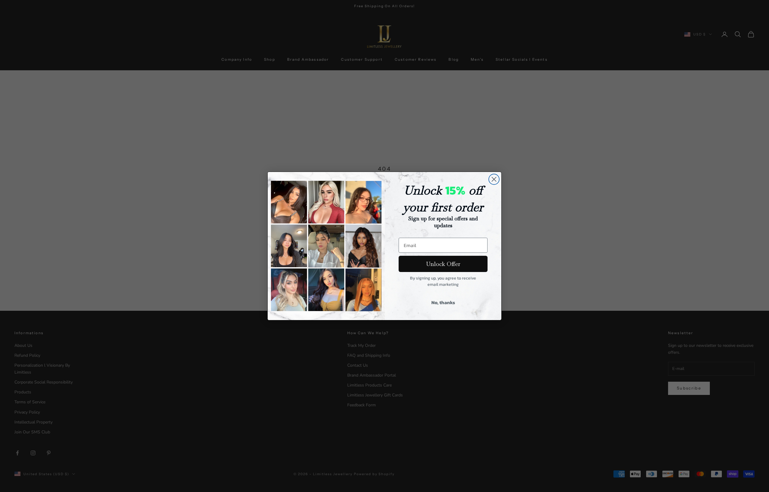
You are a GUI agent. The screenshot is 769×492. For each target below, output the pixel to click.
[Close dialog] (494, 179)
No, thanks (443, 302)
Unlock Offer (443, 264)
